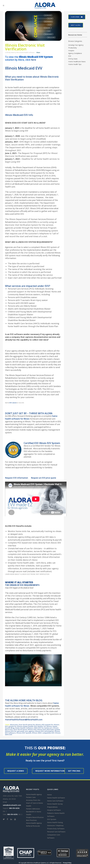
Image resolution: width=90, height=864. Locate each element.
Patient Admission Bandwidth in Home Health (33, 812)
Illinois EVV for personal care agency (19, 731)
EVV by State (72, 59)
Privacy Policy (67, 863)
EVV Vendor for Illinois (43, 726)
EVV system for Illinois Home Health (19, 726)
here (33, 59)
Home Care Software (55, 801)
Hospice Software (54, 810)
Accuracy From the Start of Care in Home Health (34, 803)
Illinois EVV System (23, 733)
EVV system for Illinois (50, 725)
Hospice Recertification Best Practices (35, 818)
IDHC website (12, 403)
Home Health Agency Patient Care (34, 795)
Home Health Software (24, 728)
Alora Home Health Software (25, 52)
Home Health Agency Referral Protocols (34, 824)
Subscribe (75, 17)
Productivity (72, 48)
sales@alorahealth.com (12, 805)
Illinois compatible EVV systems (44, 705)
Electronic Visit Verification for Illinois (25, 725)
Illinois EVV (32, 730)
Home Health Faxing (55, 822)
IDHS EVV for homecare (43, 728)
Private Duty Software (55, 829)
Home (49, 795)
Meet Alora (75, 25)
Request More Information (50, 771)
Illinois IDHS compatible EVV (43, 733)
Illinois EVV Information (44, 731)
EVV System (51, 819)
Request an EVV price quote (43, 477)
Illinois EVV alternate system (48, 730)
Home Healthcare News (77, 61)
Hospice (71, 50)
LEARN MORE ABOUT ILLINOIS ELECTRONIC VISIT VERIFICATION (27, 574)
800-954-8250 (14, 808)
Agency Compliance (75, 53)
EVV (69, 56)
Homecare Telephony (55, 825)
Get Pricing (74, 771)
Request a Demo (15, 771)
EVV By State (10, 52)
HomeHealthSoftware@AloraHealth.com (23, 719)
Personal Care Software (56, 832)
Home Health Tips (74, 64)
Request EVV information (16, 477)
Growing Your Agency (76, 45)
